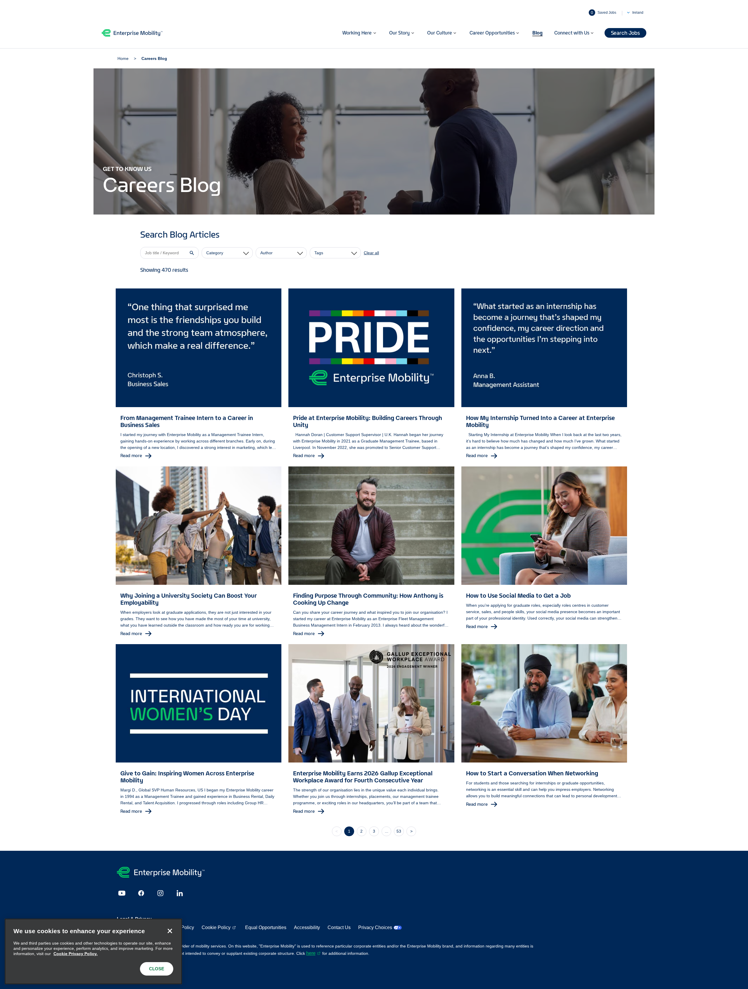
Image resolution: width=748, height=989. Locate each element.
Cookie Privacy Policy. (75, 953)
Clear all (371, 252)
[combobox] (227, 252)
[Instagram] (160, 893)
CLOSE (156, 968)
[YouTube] (122, 893)
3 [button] (374, 831)
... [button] (386, 831)
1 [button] (349, 831)
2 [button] (361, 831)
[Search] (192, 252)
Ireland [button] (637, 13)
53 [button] (398, 831)
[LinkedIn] (180, 893)
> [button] (411, 831)
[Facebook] (141, 893)
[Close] (169, 930)
